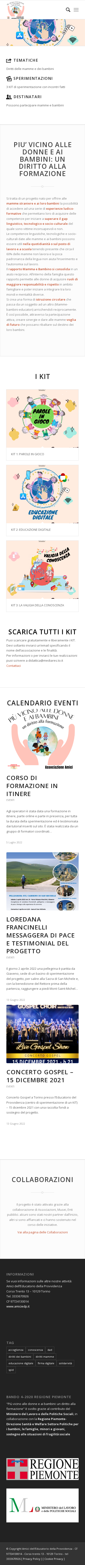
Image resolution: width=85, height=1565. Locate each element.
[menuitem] (65, 9)
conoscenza (35, 1350)
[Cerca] (65, 9)
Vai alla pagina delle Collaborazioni (42, 1232)
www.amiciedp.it (18, 1306)
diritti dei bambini (19, 1356)
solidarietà (65, 1363)
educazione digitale (20, 1363)
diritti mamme (45, 1356)
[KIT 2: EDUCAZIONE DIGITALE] (42, 494)
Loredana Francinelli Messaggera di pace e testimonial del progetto (40, 935)
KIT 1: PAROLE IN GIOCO (27, 454)
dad (49, 1350)
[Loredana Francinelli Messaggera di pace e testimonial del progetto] (42, 881)
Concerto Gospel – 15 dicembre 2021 (39, 1076)
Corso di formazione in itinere (32, 785)
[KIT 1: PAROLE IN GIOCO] (42, 419)
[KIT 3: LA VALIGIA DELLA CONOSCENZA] (42, 570)
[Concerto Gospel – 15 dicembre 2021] (42, 1034)
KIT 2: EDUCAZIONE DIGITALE (31, 529)
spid (11, 1370)
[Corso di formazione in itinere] (42, 739)
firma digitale (46, 1363)
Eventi (10, 800)
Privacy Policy (31, 1559)
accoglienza (15, 1350)
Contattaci (13, 666)
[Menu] (76, 9)
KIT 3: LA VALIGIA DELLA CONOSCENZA (37, 605)
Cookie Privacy (53, 1559)
